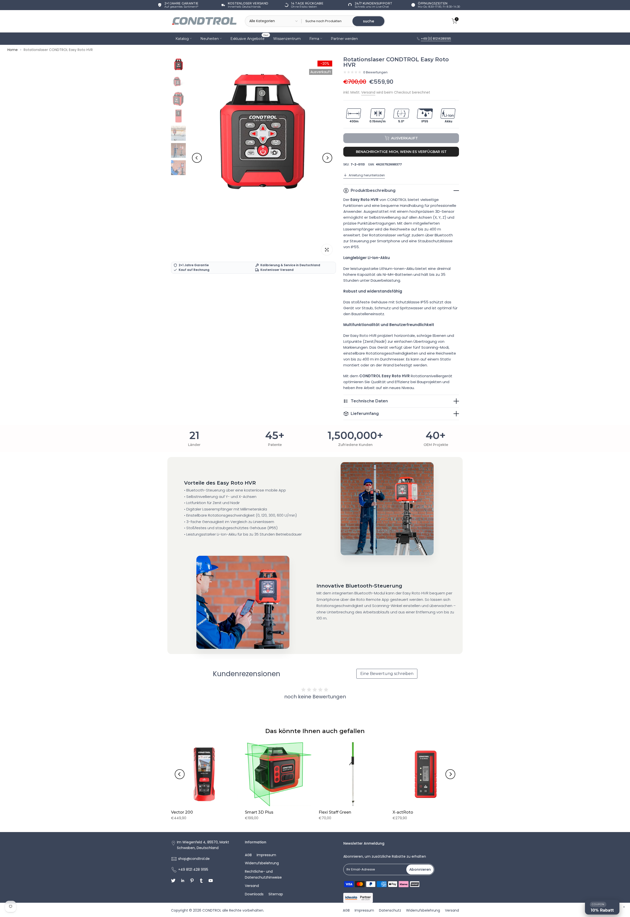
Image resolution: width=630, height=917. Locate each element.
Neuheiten (209, 38)
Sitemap (275, 894)
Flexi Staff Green (335, 812)
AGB (248, 854)
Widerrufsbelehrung (262, 863)
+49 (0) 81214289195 (436, 38)
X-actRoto (403, 812)
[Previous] (197, 158)
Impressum (266, 854)
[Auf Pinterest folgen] (192, 881)
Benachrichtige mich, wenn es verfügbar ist (401, 151)
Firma (314, 38)
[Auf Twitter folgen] (173, 881)
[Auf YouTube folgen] (210, 881)
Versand (368, 92)
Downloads (254, 894)
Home (12, 50)
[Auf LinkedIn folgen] (182, 881)
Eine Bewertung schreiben (386, 673)
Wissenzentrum (287, 38)
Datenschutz (390, 910)
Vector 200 (182, 812)
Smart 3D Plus (259, 812)
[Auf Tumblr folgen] (201, 881)
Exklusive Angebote (249, 38)
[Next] (327, 158)
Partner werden (344, 38)
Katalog (182, 38)
